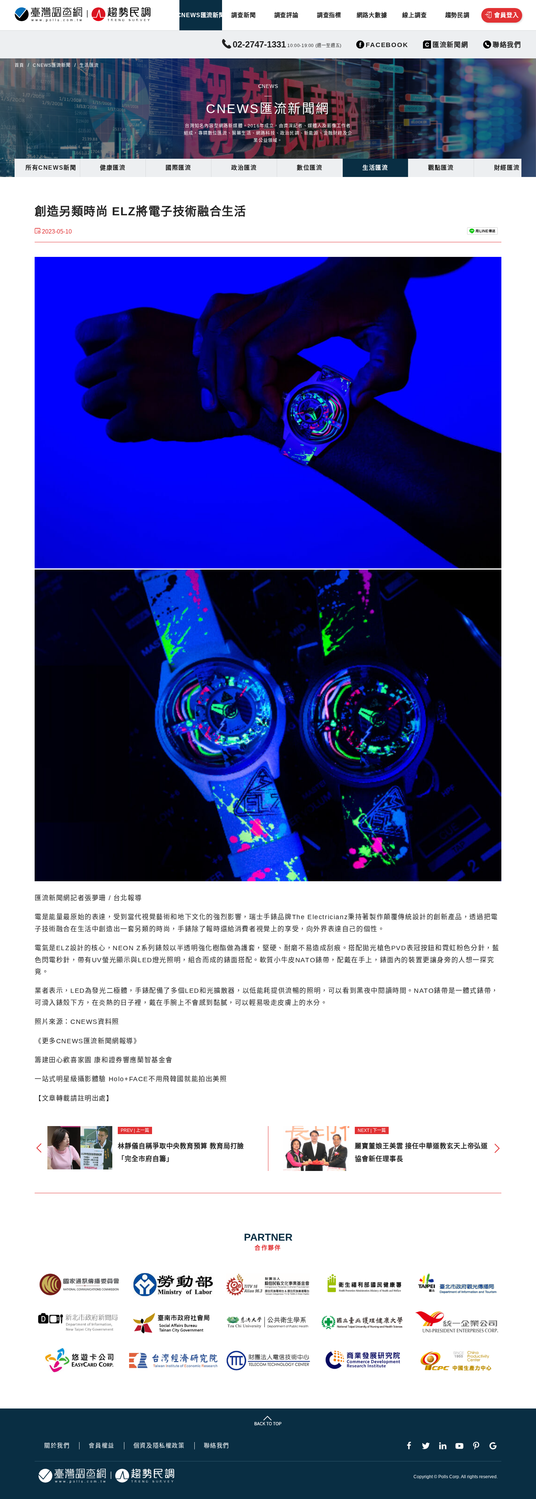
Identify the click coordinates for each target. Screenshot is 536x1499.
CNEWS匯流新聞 (200, 15)
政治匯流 (244, 168)
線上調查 (414, 15)
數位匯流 (309, 168)
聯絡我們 (216, 1446)
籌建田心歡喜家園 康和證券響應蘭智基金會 (104, 1060)
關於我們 (57, 1446)
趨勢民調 (457, 15)
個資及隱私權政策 (159, 1446)
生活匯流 (375, 168)
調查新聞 (243, 15)
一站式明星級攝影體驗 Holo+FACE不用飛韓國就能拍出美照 (131, 1079)
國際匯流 (178, 168)
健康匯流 (112, 168)
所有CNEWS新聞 (51, 168)
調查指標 (329, 15)
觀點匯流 (441, 168)
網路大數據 (372, 15)
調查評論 (286, 15)
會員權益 (101, 1446)
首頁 (19, 65)
